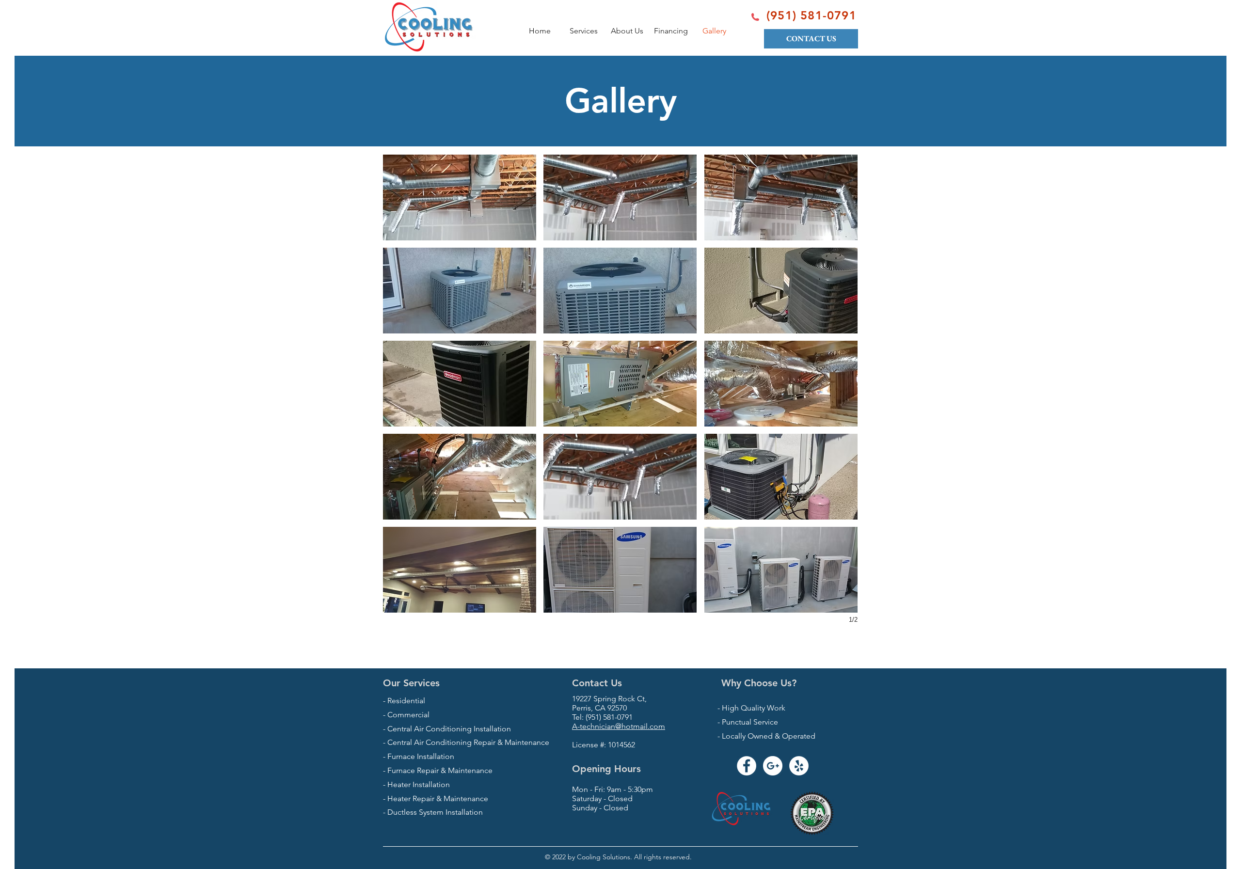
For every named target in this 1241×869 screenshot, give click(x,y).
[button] (459, 197)
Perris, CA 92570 (599, 707)
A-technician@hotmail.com (618, 726)
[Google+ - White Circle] (772, 765)
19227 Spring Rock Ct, (609, 698)
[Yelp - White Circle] (799, 765)
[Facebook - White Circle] (746, 765)
